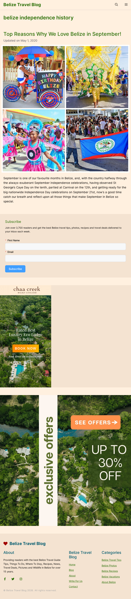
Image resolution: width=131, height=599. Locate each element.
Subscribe (15, 269)
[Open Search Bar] (116, 4)
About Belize (109, 582)
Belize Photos (109, 565)
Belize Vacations (111, 576)
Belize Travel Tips (111, 559)
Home (72, 564)
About (72, 575)
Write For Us (75, 581)
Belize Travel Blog (22, 4)
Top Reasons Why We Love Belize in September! (62, 34)
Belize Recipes (110, 571)
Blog (71, 570)
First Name (14, 240)
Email (10, 251)
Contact (73, 586)
